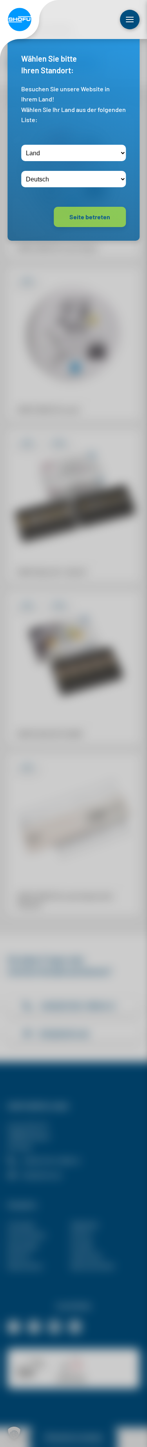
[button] (14, 1433)
